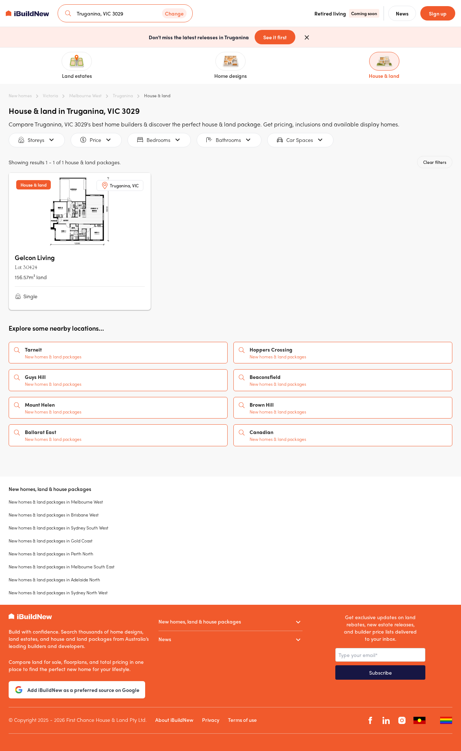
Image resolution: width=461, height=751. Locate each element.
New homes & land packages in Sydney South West (58, 527)
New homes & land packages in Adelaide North (54, 579)
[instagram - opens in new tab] (402, 720)
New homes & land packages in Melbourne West (56, 502)
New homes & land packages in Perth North (51, 553)
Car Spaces (299, 139)
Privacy (210, 719)
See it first (275, 37)
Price (95, 139)
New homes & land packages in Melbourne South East (62, 566)
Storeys (36, 139)
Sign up (438, 13)
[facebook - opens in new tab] (370, 720)
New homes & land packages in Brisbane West (54, 514)
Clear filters (434, 162)
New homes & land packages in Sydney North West (58, 592)
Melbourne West (85, 95)
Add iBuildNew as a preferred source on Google (83, 689)
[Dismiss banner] (307, 37)
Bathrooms (228, 139)
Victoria (50, 95)
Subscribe (380, 672)
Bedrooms (158, 139)
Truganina (123, 95)
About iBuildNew (174, 719)
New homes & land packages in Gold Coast (51, 540)
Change (174, 13)
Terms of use (242, 719)
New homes (20, 95)
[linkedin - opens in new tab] (386, 720)
